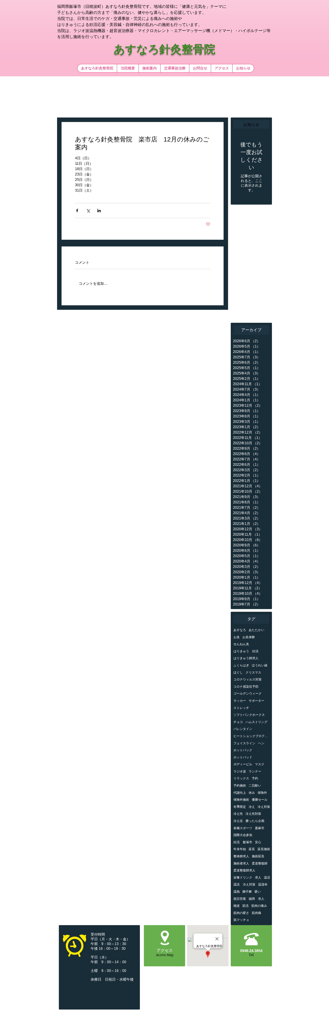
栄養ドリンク (242, 877)
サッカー (239, 700)
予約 (255, 778)
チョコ (238, 722)
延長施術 (264, 849)
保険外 (262, 792)
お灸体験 (248, 637)
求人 (258, 877)
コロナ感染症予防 (245, 686)
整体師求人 (241, 856)
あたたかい (256, 630)
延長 (252, 849)
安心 (258, 842)
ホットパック (242, 750)
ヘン (261, 743)
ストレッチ (241, 708)
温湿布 (262, 884)
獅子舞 (247, 891)
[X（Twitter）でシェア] (88, 210)
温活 (267, 877)
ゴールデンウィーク (247, 693)
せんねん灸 (241, 644)
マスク (259, 764)
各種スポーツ (242, 828)
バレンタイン (242, 729)
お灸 (236, 637)
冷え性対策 (253, 813)
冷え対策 (264, 807)
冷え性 (238, 813)
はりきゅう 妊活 (245, 651)
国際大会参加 (242, 835)
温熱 (236, 891)
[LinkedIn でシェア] (99, 210)
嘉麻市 (259, 828)
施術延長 (258, 856)
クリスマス (253, 672)
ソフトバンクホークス (249, 715)
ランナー (255, 771)
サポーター (256, 700)
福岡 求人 (256, 899)
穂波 (236, 905)
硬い (257, 891)
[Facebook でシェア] (77, 210)
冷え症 (238, 821)
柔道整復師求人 (244, 870)
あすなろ (239, 630)
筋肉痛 (256, 913)
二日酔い (255, 785)
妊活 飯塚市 (242, 842)
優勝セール (259, 799)
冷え (252, 807)
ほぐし (238, 672)
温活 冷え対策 (244, 884)
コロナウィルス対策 (247, 679)
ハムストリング (256, 722)
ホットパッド (242, 757)
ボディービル (242, 764)
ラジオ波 (239, 771)
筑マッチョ (241, 920)
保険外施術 (241, 799)
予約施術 (239, 785)
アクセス (165, 950)
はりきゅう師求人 (245, 658)
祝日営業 (239, 899)
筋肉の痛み (259, 905)
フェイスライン (244, 743)
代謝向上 (239, 792)
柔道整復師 (259, 863)
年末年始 (239, 849)
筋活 (245, 905)
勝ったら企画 (255, 821)
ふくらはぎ (241, 665)
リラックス (241, 778)
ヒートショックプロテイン (251, 736)
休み (252, 792)
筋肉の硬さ (241, 913)
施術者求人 (241, 863)
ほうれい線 (259, 665)
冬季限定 (239, 807)
